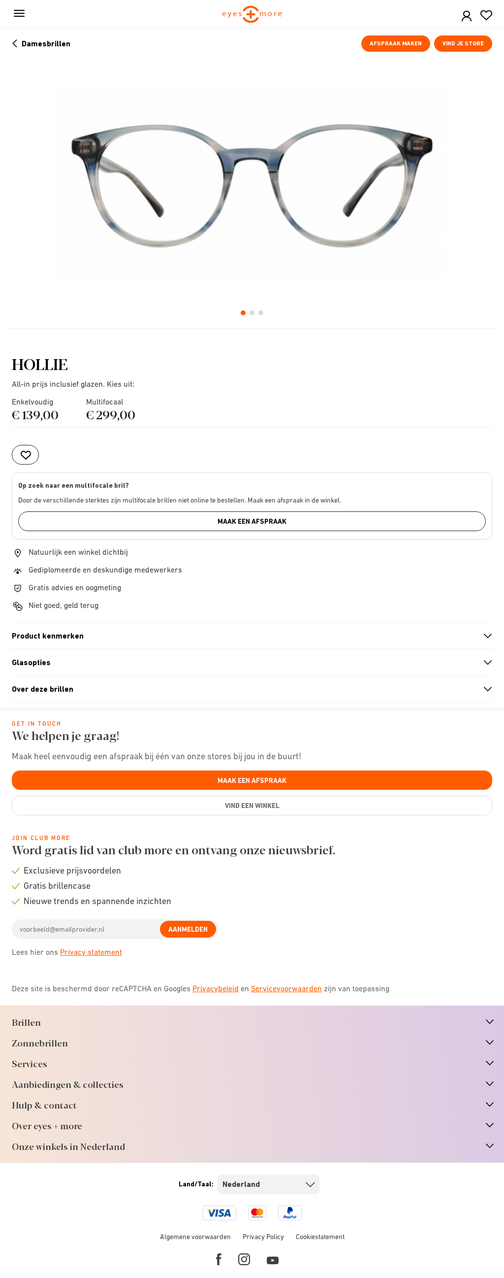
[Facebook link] (218, 1259)
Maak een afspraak (252, 521)
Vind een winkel (252, 805)
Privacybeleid (215, 988)
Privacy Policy (263, 1237)
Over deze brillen (248, 689)
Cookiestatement (320, 1237)
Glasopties (248, 663)
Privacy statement (91, 951)
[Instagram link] (244, 1259)
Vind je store (463, 43)
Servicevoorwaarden (286, 988)
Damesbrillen (46, 43)
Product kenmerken (248, 636)
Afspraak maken (396, 43)
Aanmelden (188, 929)
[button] (466, 16)
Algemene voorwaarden (195, 1237)
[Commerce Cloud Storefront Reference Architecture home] (252, 15)
